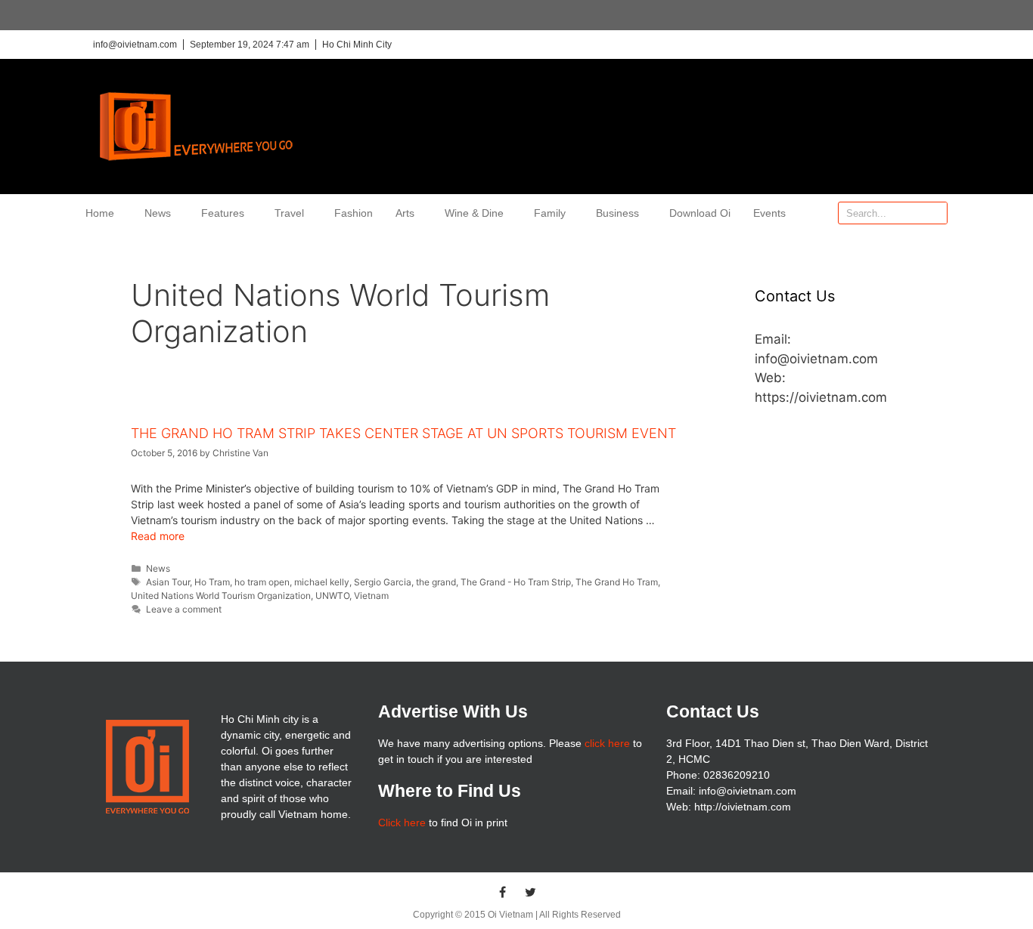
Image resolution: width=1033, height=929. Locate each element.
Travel (289, 213)
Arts (405, 213)
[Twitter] (531, 892)
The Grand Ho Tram (616, 582)
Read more (158, 535)
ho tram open (262, 582)
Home (99, 213)
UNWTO (332, 595)
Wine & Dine (474, 213)
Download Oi (700, 213)
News (157, 213)
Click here (402, 822)
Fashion (353, 213)
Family (550, 213)
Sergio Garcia (382, 582)
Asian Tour (168, 582)
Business (617, 213)
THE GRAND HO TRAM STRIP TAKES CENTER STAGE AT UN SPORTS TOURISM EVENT (403, 433)
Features (222, 213)
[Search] (935, 213)
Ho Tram (212, 582)
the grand (436, 582)
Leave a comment (184, 609)
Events (769, 213)
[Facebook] (503, 892)
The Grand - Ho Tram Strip (516, 582)
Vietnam (371, 595)
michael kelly (321, 582)
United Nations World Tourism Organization (221, 595)
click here (607, 743)
